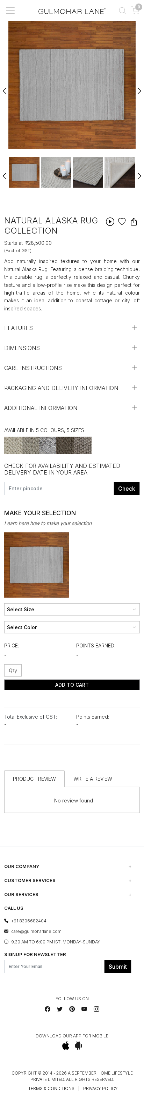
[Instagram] (96, 1009)
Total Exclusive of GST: (30, 717)
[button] (122, 10)
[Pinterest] (72, 1009)
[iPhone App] (66, 1045)
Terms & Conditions (51, 1088)
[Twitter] (59, 1009)
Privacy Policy (100, 1088)
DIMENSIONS (22, 347)
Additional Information (40, 407)
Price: (11, 645)
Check (126, 488)
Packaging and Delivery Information (61, 387)
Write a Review (92, 779)
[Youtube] (84, 1009)
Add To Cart (72, 685)
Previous (4, 87)
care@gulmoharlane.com (36, 931)
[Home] (72, 10)
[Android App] (78, 1045)
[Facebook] (47, 1009)
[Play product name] (110, 221)
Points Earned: (95, 645)
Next (139, 87)
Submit (118, 966)
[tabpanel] (24, 172)
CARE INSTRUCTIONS (33, 367)
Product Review (34, 779)
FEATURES (18, 327)
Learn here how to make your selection (48, 523)
